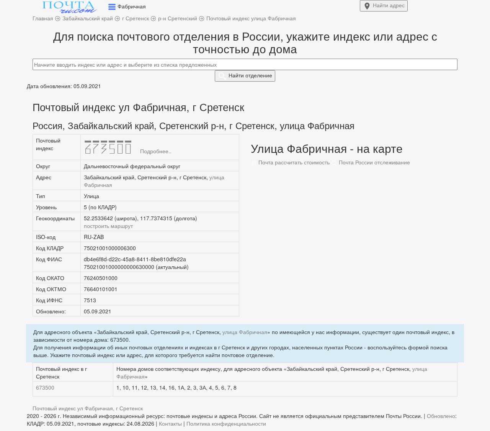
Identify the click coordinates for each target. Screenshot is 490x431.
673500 (45, 387)
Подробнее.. (156, 151)
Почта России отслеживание (373, 162)
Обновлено (441, 416)
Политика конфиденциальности (226, 423)
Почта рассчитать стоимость (293, 162)
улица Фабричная (244, 332)
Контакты (170, 423)
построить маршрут (108, 225)
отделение (250, 75)
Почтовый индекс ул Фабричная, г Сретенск (88, 408)
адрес (389, 5)
